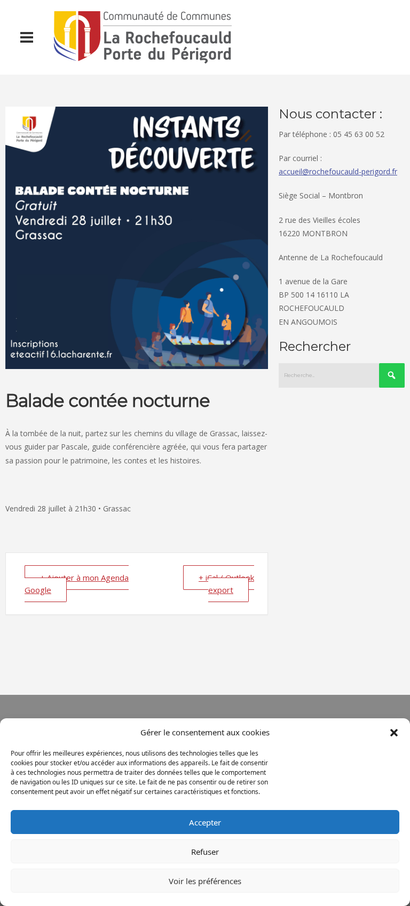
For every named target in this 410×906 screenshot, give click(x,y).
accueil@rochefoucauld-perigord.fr (338, 171)
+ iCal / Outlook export (226, 583)
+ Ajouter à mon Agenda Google (77, 583)
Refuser (205, 851)
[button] (394, 732)
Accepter (205, 822)
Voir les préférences (205, 881)
